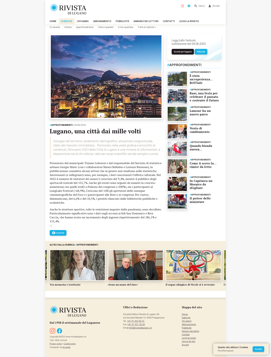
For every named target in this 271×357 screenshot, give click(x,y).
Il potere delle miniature (200, 200)
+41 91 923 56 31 (136, 321)
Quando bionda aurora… (201, 147)
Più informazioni (225, 350)
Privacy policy (56, 344)
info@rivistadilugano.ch (140, 327)
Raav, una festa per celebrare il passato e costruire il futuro (204, 96)
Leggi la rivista (189, 21)
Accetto (258, 349)
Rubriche (66, 21)
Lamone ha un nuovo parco (200, 112)
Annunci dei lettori (146, 21)
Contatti (169, 21)
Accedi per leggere (183, 52)
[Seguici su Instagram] (182, 6)
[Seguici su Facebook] (189, 6)
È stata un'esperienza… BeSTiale (201, 79)
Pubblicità (122, 21)
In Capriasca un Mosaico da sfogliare (201, 184)
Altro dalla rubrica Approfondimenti (74, 244)
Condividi (58, 233)
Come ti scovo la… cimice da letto (203, 165)
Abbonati (201, 52)
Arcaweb (66, 347)
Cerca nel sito (188, 341)
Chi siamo (83, 21)
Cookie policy (70, 344)
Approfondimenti (84, 27)
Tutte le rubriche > (147, 27)
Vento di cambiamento (200, 130)
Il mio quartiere (125, 27)
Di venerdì (55, 27)
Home (53, 21)
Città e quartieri (105, 27)
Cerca (199, 6)
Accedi (213, 6)
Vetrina (68, 27)
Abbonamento (102, 21)
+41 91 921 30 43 (136, 324)
